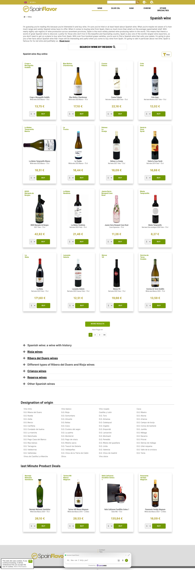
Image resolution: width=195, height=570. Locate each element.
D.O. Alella (28, 419)
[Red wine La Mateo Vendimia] (78, 223)
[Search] (137, 2)
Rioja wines (35, 351)
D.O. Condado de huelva (34, 429)
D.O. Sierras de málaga (146, 443)
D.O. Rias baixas (30, 443)
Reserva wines (37, 377)
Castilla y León (105, 412)
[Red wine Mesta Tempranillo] (155, 223)
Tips (100, 552)
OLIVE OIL (115, 8)
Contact (102, 550)
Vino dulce (103, 456)
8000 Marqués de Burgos (29, 193)
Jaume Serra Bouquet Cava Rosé (107, 193)
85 (104, 335)
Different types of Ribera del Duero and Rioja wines (59, 364)
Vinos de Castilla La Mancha (36, 456)
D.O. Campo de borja (145, 422)
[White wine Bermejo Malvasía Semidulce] (39, 507)
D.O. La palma (67, 432)
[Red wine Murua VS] (116, 287)
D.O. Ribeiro (142, 412)
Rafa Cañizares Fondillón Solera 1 (108, 477)
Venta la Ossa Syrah (143, 129)
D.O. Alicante (66, 419)
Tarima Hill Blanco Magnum (67, 477)
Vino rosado (104, 409)
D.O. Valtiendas (30, 453)
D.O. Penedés (104, 439)
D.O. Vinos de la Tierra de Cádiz (74, 453)
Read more (64, 41)
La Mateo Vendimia (66, 192)
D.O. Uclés (103, 446)
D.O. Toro (103, 416)
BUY (43, 114)
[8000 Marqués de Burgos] (39, 223)
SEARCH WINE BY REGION (96, 46)
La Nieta (27, 256)
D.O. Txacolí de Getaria (71, 446)
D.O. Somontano (68, 416)
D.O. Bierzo (28, 422)
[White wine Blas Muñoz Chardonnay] (78, 95)
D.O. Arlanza (142, 419)
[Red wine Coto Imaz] (155, 95)
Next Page (97, 330)
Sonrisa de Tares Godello (144, 257)
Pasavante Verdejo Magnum (144, 477)
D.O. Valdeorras (30, 449)
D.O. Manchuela (30, 436)
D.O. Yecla (141, 453)
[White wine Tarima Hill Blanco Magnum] (78, 507)
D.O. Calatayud (105, 422)
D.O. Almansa (104, 419)
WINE (99, 8)
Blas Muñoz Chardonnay (68, 64)
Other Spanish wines (40, 383)
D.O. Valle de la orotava (147, 449)
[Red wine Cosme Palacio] (116, 95)
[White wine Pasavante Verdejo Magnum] (155, 507)
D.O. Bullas (65, 422)
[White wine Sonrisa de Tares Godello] (155, 287)
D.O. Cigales (104, 426)
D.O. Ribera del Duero (33, 412)
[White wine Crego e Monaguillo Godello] (39, 95)
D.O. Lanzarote (105, 432)
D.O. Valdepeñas (68, 449)
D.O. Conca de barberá (146, 426)
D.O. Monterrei (67, 436)
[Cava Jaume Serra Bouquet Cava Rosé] (116, 223)
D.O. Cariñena (29, 426)
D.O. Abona (141, 416)
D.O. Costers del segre (70, 429)
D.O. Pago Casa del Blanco (35, 439)
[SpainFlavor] (24, 17)
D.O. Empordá (105, 429)
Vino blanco (66, 409)
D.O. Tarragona (30, 446)
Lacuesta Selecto (66, 256)
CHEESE (147, 8)
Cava (139, 409)
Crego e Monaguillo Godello (29, 65)
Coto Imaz (142, 64)
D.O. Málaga (142, 432)
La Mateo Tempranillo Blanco (29, 129)
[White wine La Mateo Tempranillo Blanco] (39, 159)
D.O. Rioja (65, 412)
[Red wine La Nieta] (39, 287)
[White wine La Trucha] (78, 159)
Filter (168, 55)
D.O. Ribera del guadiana (109, 443)
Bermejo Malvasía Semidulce (29, 477)
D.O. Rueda (28, 416)
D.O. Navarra (142, 436)
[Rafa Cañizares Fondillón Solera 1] (116, 507)
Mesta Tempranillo (144, 192)
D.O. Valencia (104, 449)
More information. (20, 567)
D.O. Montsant (105, 436)
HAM (131, 8)
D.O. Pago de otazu (69, 439)
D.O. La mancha (30, 432)
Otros (63, 456)
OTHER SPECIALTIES (163, 9)
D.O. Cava (65, 426)
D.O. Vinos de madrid (108, 453)
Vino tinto (28, 409)
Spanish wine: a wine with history (48, 345)
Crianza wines (36, 371)
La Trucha (65, 128)
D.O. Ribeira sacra (68, 443)
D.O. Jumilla (142, 429)
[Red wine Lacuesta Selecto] (78, 287)
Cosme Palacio (104, 64)
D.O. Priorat (141, 439)
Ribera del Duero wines (42, 358)
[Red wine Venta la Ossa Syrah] (155, 159)
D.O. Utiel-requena (144, 446)
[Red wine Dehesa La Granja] (116, 159)
